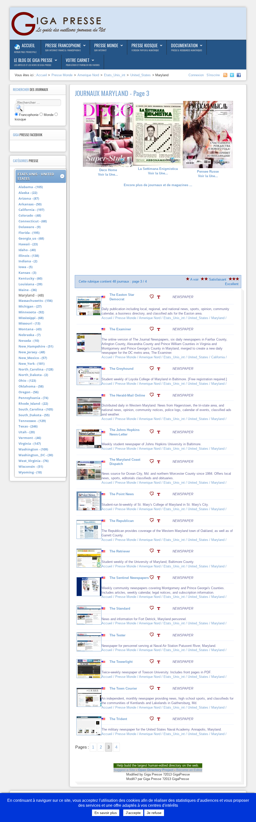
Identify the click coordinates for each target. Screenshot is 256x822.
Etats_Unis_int (114, 75)
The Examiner (120, 329)
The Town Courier (123, 688)
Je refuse (154, 813)
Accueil (28, 45)
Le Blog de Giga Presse (33, 60)
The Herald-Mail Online (127, 395)
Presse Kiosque (145, 45)
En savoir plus (105, 813)
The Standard (120, 608)
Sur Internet (100, 50)
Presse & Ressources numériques (186, 50)
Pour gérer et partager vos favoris (83, 65)
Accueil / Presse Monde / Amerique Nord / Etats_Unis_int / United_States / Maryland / (165, 318)
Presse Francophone (63, 45)
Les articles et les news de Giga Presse (32, 65)
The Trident (118, 719)
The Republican (122, 521)
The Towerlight (121, 662)
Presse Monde (106, 45)
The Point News (122, 494)
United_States (140, 75)
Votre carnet (78, 60)
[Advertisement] (158, 231)
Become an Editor (189, 770)
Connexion (196, 75)
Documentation (184, 45)
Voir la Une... (108, 172)
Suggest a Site (124, 770)
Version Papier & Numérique (145, 50)
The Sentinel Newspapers (129, 578)
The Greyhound (122, 369)
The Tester (118, 635)
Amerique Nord (88, 75)
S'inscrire (213, 75)
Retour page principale (25, 52)
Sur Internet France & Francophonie (63, 50)
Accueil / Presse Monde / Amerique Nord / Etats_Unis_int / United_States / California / (165, 357)
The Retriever (120, 551)
